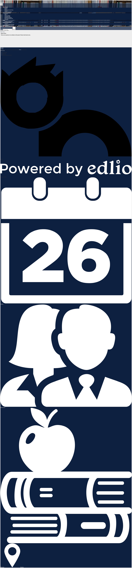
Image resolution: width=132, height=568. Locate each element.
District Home (4, 52)
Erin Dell (1, 30)
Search (1, 29)
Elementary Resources (8, 17)
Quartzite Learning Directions (9, 24)
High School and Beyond (9, 18)
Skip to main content (3, 0)
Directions (22, 567)
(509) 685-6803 (24, 49)
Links (5, 14)
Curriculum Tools (7, 16)
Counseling (6, 19)
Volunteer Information (8, 11)
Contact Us (6, 23)
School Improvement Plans (9, 9)
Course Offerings (7, 15)
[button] (5, 7)
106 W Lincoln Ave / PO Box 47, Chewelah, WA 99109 (9, 49)
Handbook (6, 13)
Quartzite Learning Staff (8, 21)
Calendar (6, 10)
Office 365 (4, 54)
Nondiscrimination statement (7, 55)
